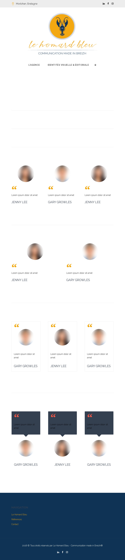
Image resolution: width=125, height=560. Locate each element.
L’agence (34, 65)
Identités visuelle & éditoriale (68, 65)
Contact (14, 524)
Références (16, 519)
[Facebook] (108, 3)
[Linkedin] (104, 3)
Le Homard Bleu (19, 514)
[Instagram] (113, 3)
